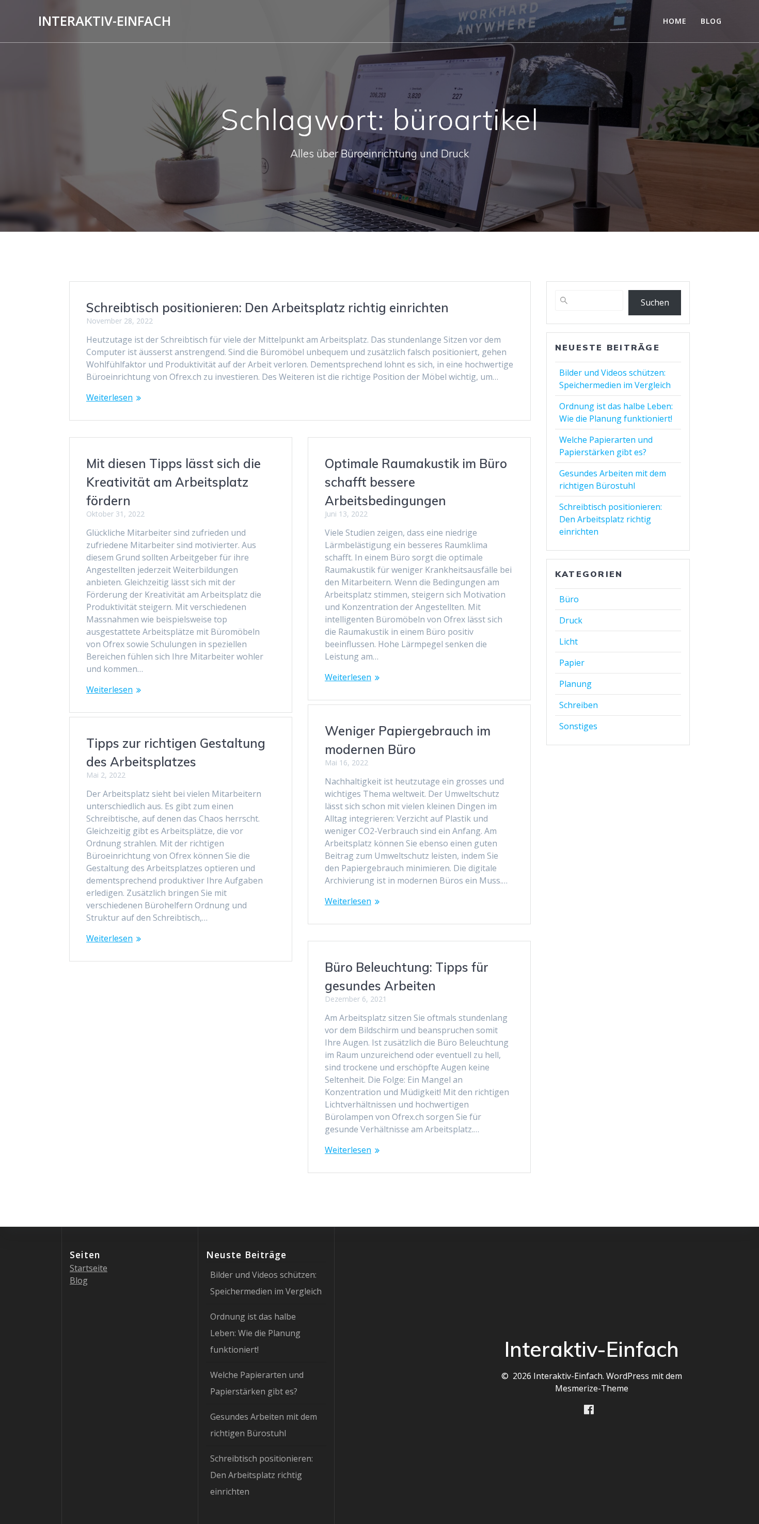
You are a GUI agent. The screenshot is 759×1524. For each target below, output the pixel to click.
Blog (711, 21)
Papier (571, 662)
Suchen (655, 302)
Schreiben (578, 705)
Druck (570, 620)
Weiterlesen (109, 397)
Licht (568, 641)
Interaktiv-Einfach (104, 21)
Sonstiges (578, 726)
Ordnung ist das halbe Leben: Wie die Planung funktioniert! (255, 1333)
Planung (575, 683)
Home (675, 21)
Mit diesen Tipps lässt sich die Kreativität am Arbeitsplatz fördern (173, 482)
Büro (569, 599)
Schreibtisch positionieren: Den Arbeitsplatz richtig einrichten (267, 307)
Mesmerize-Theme (591, 1388)
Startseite (88, 1268)
